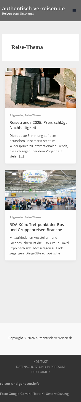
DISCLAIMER (40, 372)
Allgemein (16, 115)
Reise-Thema (33, 115)
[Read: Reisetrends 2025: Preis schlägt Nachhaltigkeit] (40, 87)
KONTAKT (40, 361)
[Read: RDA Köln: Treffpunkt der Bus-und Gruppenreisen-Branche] (40, 189)
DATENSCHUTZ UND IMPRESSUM (40, 367)
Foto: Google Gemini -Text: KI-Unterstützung (34, 393)
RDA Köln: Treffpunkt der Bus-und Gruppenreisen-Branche (37, 227)
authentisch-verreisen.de (33, 8)
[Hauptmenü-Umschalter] (74, 10)
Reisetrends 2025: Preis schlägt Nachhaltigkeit (38, 125)
